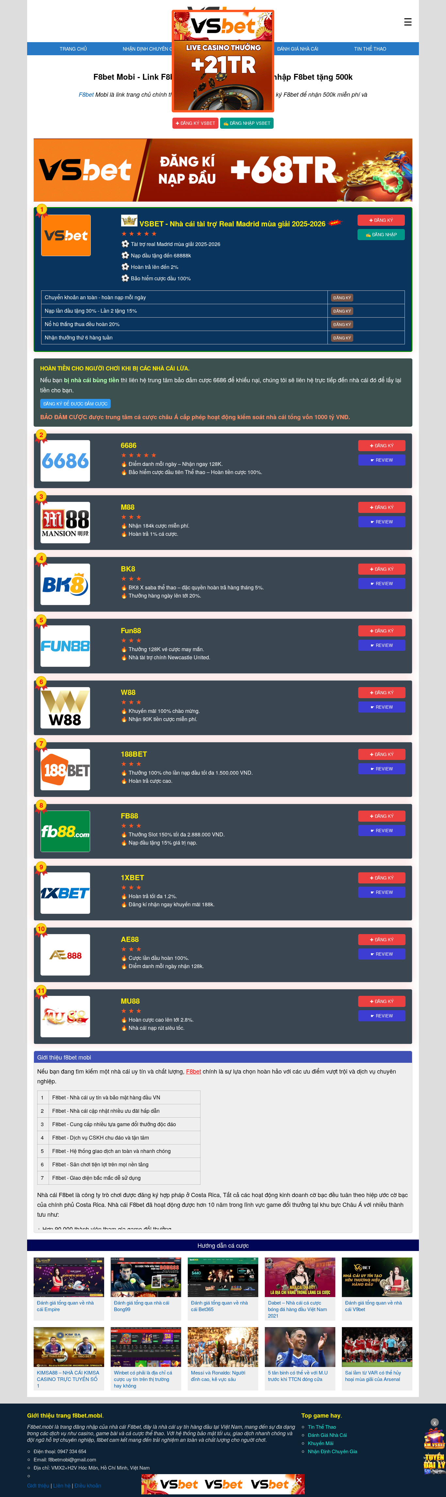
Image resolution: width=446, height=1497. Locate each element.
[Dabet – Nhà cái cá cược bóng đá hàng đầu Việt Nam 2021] (300, 1294)
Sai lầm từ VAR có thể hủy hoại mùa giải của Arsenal (373, 1375)
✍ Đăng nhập (381, 234)
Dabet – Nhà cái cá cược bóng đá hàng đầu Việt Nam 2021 (297, 1309)
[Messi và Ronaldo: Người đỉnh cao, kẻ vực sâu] (223, 1364)
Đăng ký (342, 297)
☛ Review (382, 460)
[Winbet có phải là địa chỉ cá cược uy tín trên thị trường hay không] (146, 1364)
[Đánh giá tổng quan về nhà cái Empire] (69, 1294)
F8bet (86, 94)
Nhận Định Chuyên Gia (150, 48)
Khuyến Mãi (320, 1442)
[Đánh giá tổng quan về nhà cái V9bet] (377, 1294)
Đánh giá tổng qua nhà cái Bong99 (141, 1305)
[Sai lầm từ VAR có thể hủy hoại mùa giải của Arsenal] (377, 1364)
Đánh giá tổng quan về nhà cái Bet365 (219, 1305)
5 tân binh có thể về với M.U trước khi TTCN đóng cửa (298, 1375)
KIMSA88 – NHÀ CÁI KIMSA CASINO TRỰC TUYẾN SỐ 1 (68, 1379)
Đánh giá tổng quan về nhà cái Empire (65, 1305)
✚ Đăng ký (381, 220)
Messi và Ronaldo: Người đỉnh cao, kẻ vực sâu (218, 1375)
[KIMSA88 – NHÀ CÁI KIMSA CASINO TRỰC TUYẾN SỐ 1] (69, 1364)
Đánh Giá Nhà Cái (297, 48)
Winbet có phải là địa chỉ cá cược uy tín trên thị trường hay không (143, 1379)
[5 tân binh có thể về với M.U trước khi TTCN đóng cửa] (300, 1364)
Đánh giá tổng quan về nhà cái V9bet (373, 1305)
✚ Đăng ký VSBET (195, 123)
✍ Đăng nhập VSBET (246, 123)
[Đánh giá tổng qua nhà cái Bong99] (146, 1294)
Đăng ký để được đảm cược (75, 404)
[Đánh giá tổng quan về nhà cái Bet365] (223, 1294)
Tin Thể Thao (370, 48)
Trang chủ (73, 48)
